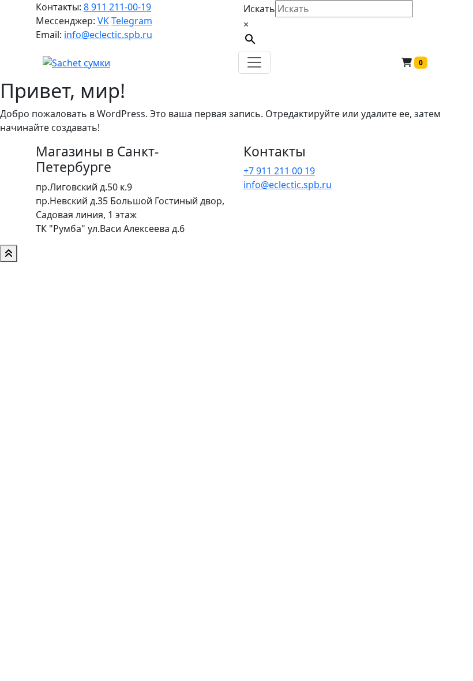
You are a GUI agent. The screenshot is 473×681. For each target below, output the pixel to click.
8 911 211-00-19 (117, 7)
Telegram (131, 20)
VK (103, 20)
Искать (259, 8)
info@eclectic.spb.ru (108, 34)
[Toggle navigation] (254, 62)
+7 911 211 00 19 (279, 170)
